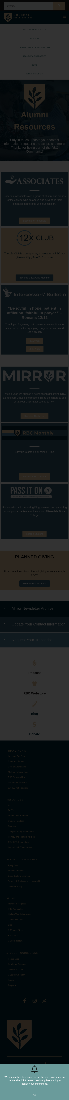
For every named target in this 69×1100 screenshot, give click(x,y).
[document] (34, 550)
